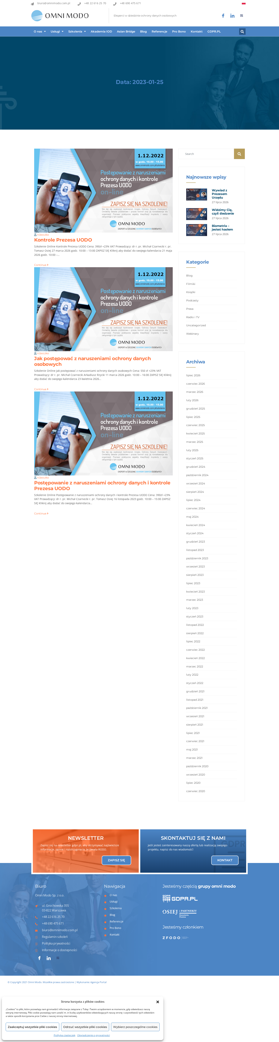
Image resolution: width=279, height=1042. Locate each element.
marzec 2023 (194, 599)
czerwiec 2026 (195, 383)
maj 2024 (192, 516)
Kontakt (197, 31)
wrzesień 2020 (195, 774)
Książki (190, 292)
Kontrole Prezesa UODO (63, 240)
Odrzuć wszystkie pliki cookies (85, 1027)
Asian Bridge (126, 31)
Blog (143, 31)
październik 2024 (197, 475)
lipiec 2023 (193, 583)
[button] (158, 1002)
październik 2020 (197, 766)
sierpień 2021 (194, 724)
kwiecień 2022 (195, 658)
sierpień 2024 (195, 492)
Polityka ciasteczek (64, 1035)
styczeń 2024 (194, 533)
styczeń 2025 (194, 458)
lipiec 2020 (193, 782)
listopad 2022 (195, 625)
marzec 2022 (194, 666)
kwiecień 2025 (195, 433)
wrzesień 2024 (195, 483)
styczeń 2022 (194, 683)
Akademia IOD (101, 31)
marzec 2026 (194, 392)
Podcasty (192, 300)
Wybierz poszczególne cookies (135, 1027)
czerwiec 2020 (195, 791)
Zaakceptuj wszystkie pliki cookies (32, 1027)
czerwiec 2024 (195, 508)
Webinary (192, 333)
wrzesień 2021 (195, 716)
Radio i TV (192, 317)
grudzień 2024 (195, 466)
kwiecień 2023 (195, 591)
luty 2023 (192, 608)
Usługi (55, 31)
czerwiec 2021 (195, 741)
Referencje (159, 31)
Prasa (189, 309)
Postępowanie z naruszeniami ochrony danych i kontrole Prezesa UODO (102, 485)
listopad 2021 (194, 699)
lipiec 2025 (193, 417)
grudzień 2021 (195, 691)
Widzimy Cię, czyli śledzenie (223, 211)
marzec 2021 (194, 758)
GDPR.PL (214, 31)
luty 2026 (192, 400)
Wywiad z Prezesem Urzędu (219, 194)
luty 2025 (192, 450)
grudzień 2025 (195, 408)
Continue (40, 265)
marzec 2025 (194, 442)
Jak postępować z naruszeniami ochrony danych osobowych (92, 361)
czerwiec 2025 (195, 425)
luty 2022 (192, 674)
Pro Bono (179, 31)
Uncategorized (196, 325)
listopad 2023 (195, 550)
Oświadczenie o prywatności (93, 1035)
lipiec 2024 (193, 500)
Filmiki (190, 284)
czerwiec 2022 (195, 649)
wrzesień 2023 (195, 566)
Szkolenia (75, 31)
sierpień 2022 (195, 633)
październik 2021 (197, 708)
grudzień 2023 (195, 541)
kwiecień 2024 (195, 525)
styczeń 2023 (194, 616)
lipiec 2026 (193, 375)
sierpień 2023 (195, 575)
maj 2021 (192, 749)
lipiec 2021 (193, 733)
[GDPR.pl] (241, 15)
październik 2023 (197, 558)
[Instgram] (232, 15)
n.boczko (43, 234)
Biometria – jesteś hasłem (222, 227)
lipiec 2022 (193, 641)
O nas (38, 31)
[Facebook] (223, 15)
